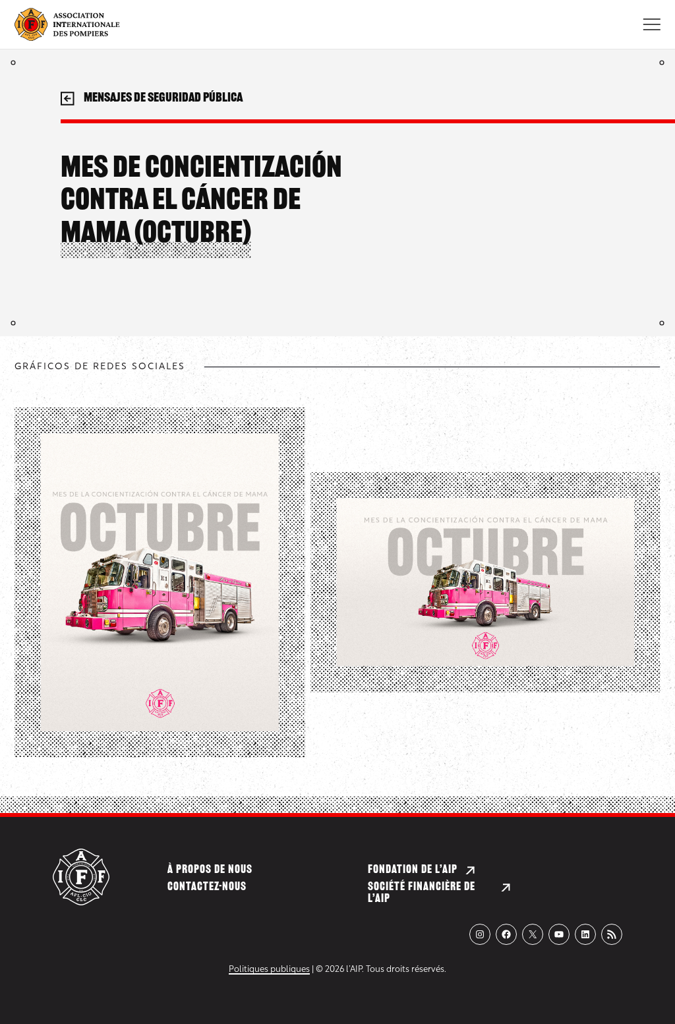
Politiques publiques (269, 969)
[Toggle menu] (651, 24)
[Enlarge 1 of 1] (261, 451)
